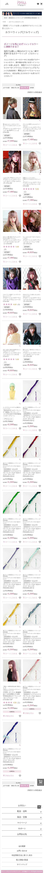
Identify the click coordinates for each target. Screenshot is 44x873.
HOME (4, 21)
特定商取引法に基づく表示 (22, 855)
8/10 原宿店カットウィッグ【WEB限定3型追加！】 (22, 18)
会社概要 (22, 846)
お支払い (22, 805)
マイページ (22, 823)
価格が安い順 (15, 87)
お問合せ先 (22, 834)
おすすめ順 (6, 87)
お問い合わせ (22, 851)
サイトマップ (22, 864)
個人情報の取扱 (22, 860)
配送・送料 (22, 811)
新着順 (32, 87)
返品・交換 (22, 817)
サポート (22, 828)
